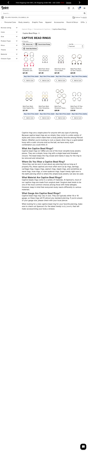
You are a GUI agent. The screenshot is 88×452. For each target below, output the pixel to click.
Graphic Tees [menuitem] (37, 22)
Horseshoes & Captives (42, 29)
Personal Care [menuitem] (10, 22)
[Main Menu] (84, 8)
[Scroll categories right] (86, 22)
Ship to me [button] (29, 44)
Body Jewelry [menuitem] (24, 22)
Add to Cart (29, 80)
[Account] (73, 8)
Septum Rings (27, 29)
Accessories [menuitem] (59, 22)
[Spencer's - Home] (5, 8)
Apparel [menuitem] (48, 22)
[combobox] (43, 13)
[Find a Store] (69, 8)
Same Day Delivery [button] (31, 48)
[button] (42, 44)
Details (68, 3)
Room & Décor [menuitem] (72, 22)
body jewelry (67, 206)
